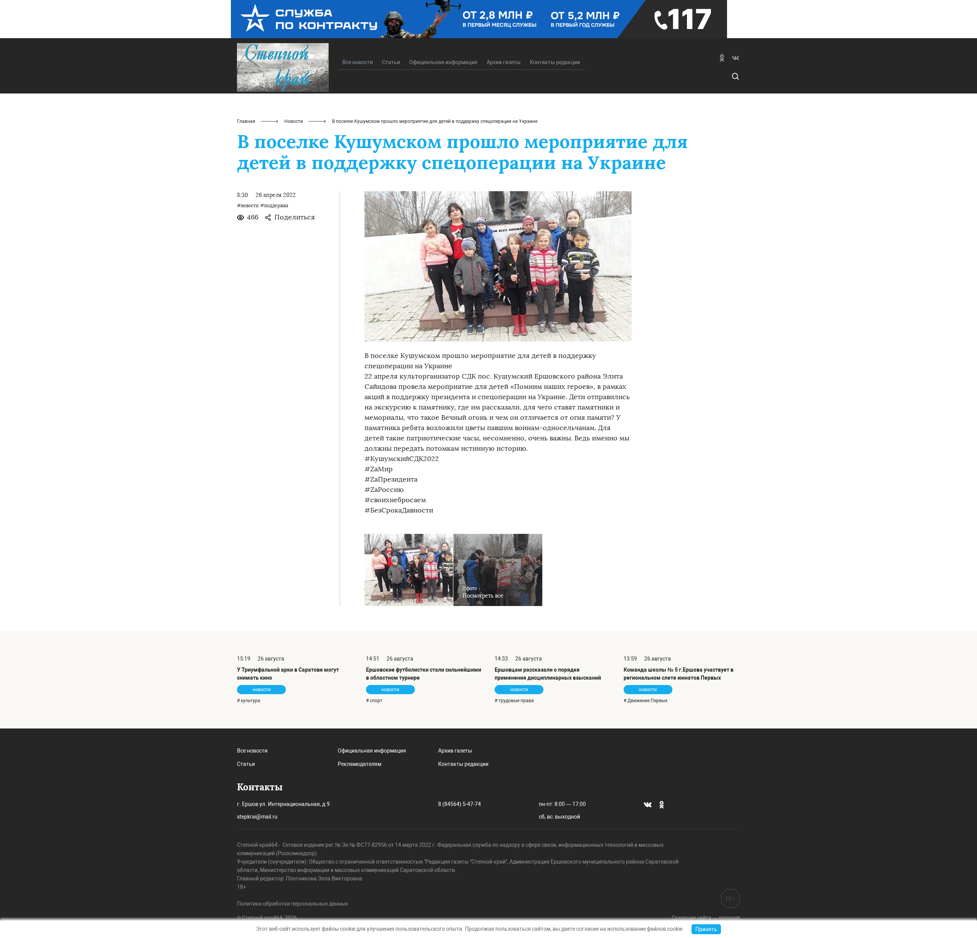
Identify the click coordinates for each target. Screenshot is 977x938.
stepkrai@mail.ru (257, 817)
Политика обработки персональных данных (292, 904)
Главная (246, 121)
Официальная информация (443, 62)
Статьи (391, 62)
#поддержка (274, 205)
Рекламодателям (359, 764)
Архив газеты (504, 62)
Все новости (252, 751)
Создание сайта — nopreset (706, 918)
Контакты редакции (555, 62)
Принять (706, 929)
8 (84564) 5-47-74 (459, 804)
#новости (248, 205)
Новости (293, 121)
